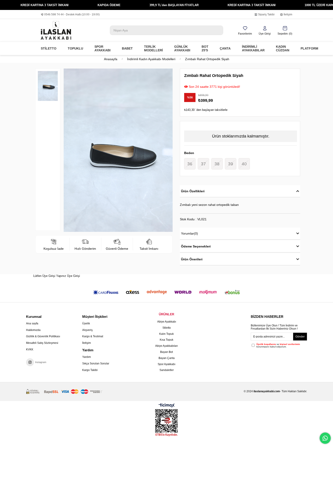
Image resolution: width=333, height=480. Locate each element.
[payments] (64, 391)
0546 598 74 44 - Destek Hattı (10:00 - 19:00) (72, 14)
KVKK (29, 349)
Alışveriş (87, 330)
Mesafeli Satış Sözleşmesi (42, 343)
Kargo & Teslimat (92, 336)
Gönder (300, 336)
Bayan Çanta (167, 358)
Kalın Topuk (166, 333)
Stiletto (166, 327)
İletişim (288, 14)
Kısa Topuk (166, 339)
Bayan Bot (166, 352)
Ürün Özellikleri (193, 191)
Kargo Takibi (90, 370)
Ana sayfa (32, 323)
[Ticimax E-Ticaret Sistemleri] (167, 405)
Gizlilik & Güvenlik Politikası (43, 336)
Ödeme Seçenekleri (196, 246)
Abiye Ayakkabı (166, 321)
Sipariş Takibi (266, 14)
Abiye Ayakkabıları (166, 345)
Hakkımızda (33, 330)
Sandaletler (166, 370)
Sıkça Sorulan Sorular (95, 363)
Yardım (86, 357)
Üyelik (86, 323)
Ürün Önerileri (192, 259)
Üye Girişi (73, 276)
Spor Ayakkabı (166, 364)
